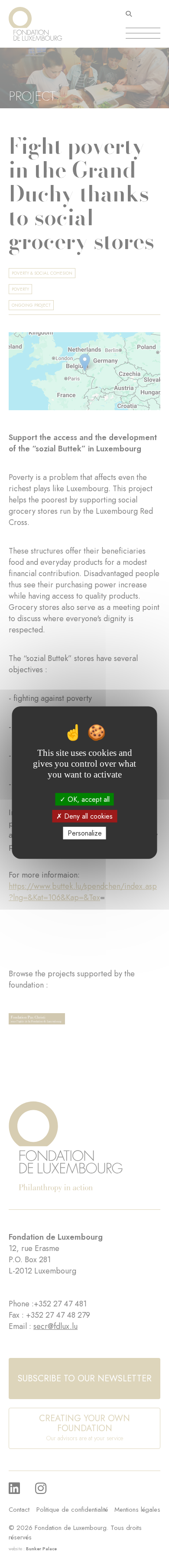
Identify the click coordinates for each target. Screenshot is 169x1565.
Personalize (85, 833)
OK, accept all (87, 799)
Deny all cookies (87, 816)
